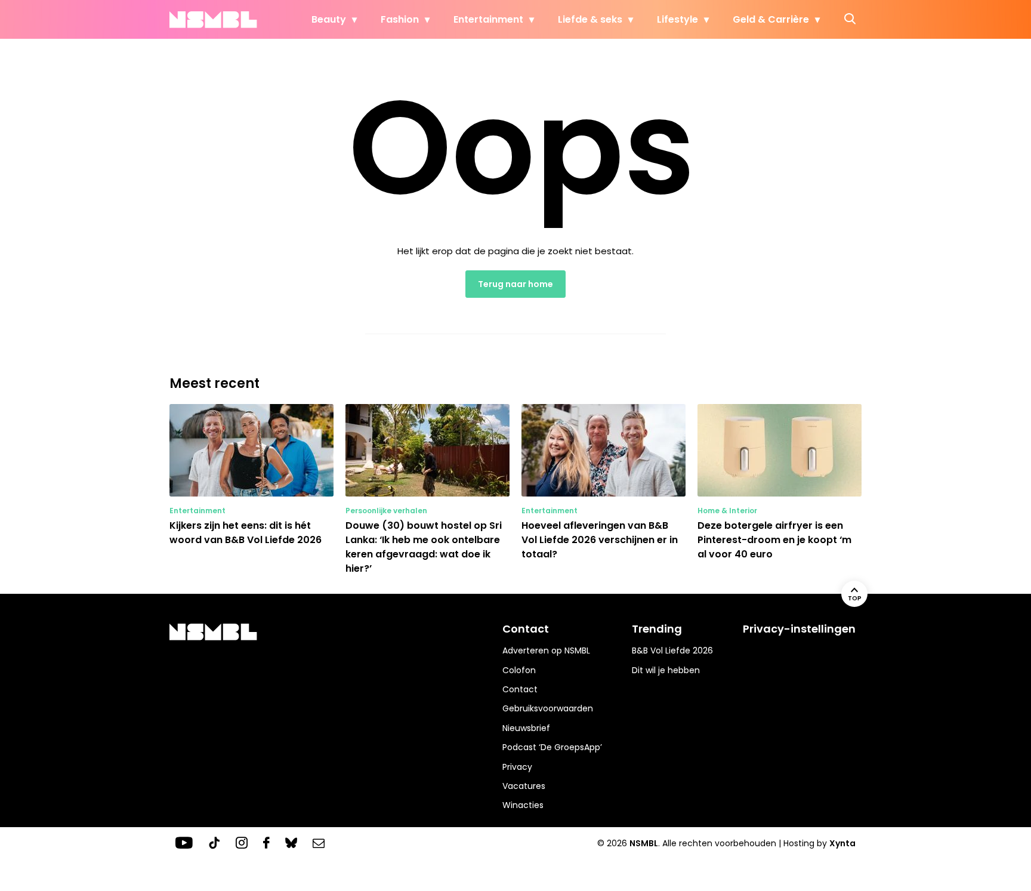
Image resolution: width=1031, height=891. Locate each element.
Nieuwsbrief (526, 728)
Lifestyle (677, 19)
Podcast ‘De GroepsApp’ (552, 747)
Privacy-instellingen (799, 628)
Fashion (400, 19)
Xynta (842, 843)
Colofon (519, 670)
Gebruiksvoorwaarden (547, 708)
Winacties (523, 805)
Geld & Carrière (771, 19)
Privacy (517, 767)
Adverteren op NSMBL (546, 650)
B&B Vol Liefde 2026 (672, 650)
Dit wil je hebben (666, 670)
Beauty (328, 19)
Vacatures (523, 786)
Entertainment (488, 19)
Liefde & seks (590, 19)
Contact (520, 689)
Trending (657, 628)
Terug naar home (515, 284)
